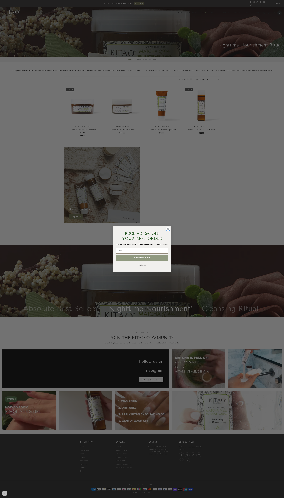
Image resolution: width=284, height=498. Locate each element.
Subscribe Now (142, 257)
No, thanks (142, 265)
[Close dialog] (168, 229)
